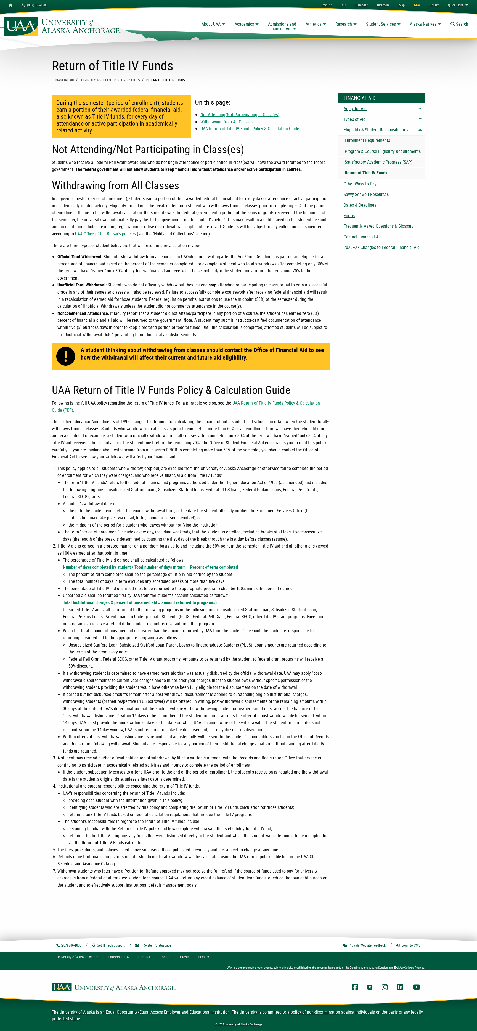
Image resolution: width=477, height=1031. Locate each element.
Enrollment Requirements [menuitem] (367, 140)
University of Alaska (77, 1012)
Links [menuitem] (455, 5)
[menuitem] (361, 5)
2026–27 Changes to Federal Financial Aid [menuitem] (382, 247)
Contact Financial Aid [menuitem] (363, 237)
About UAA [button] (211, 24)
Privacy (203, 957)
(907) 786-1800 (36, 5)
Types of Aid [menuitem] (354, 119)
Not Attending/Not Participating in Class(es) (239, 114)
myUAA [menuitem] (327, 5)
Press (184, 957)
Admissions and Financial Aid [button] (282, 26)
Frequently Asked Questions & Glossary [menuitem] (379, 226)
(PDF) (68, 410)
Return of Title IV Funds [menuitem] (366, 173)
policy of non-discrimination (315, 1012)
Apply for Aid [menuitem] (355, 108)
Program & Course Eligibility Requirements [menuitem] (383, 151)
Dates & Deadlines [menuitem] (360, 205)
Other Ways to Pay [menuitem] (360, 184)
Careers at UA (118, 957)
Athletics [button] (313, 24)
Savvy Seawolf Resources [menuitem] (366, 194)
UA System (78, 957)
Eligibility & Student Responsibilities (110, 80)
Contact (144, 957)
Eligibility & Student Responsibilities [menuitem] (376, 130)
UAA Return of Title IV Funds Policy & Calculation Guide (249, 129)
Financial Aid (63, 80)
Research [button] (343, 24)
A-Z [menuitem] (344, 5)
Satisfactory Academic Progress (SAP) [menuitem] (378, 162)
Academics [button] (244, 24)
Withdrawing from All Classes (226, 122)
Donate (165, 957)
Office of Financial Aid (280, 350)
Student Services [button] (381, 24)
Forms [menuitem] (349, 215)
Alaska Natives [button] (423, 24)
